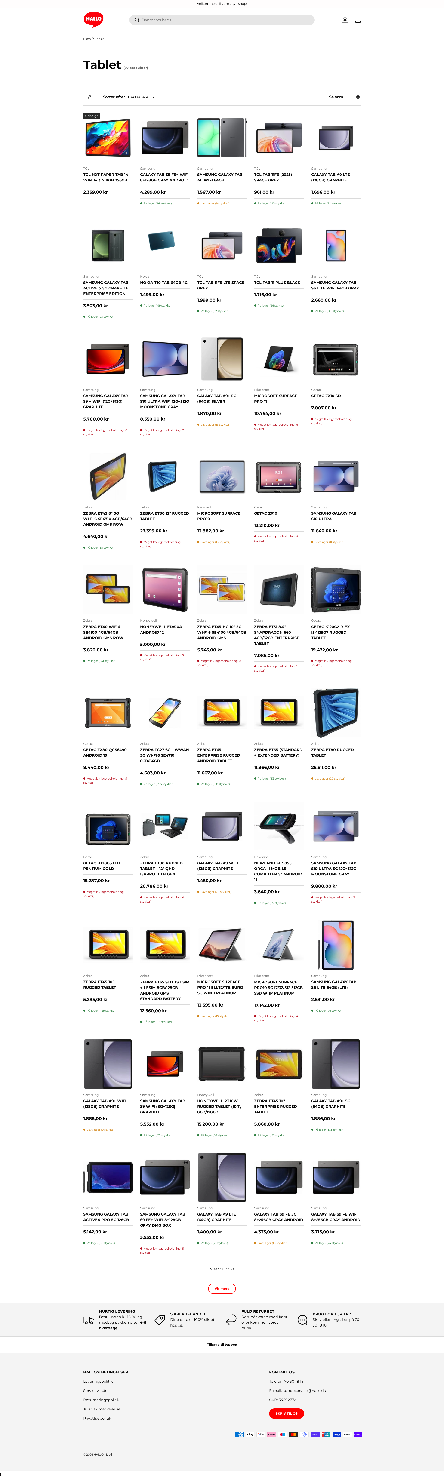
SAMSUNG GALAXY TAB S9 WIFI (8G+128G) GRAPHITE (162, 1106)
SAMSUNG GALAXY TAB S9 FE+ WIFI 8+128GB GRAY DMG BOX (162, 1220)
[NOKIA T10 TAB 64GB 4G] (165, 245)
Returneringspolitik (101, 1400)
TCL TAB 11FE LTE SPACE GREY (220, 285)
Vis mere (222, 1289)
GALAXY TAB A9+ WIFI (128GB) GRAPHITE (104, 1104)
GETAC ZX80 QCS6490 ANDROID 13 (105, 753)
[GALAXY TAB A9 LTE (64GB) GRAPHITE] (222, 1177)
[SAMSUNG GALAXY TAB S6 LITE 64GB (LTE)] (336, 945)
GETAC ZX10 (265, 513)
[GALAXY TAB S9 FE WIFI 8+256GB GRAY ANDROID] (336, 1177)
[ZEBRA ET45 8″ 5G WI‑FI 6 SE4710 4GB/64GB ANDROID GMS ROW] (108, 476)
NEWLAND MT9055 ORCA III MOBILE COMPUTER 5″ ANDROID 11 (278, 871)
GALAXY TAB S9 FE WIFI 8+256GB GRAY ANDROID (335, 1217)
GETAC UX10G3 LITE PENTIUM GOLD (102, 866)
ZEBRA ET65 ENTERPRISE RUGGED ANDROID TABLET (218, 755)
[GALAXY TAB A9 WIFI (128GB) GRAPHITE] (222, 826)
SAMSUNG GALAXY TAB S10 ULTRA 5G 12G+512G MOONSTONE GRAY (333, 868)
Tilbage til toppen (222, 1344)
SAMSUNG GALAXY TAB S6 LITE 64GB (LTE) (333, 985)
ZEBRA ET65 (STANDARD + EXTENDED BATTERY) (278, 753)
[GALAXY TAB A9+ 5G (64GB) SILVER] (222, 359)
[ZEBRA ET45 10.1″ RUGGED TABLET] (108, 945)
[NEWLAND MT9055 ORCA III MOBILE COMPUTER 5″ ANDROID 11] (279, 826)
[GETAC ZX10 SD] (336, 359)
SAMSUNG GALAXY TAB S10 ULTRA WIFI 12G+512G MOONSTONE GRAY (164, 401)
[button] (358, 20)
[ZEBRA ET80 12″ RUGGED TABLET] (165, 476)
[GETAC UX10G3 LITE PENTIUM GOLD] (108, 826)
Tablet (99, 38)
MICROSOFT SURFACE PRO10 (218, 516)
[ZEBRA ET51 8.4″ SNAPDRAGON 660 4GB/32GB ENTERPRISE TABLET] (279, 589)
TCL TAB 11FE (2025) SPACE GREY (273, 177)
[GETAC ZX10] (279, 476)
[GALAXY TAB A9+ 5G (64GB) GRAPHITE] (336, 1064)
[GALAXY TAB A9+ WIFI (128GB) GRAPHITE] (108, 1064)
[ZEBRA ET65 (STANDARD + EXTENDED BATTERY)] (279, 712)
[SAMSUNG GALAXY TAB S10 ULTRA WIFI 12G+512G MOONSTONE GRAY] (165, 359)
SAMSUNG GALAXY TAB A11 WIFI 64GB (219, 177)
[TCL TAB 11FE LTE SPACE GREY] (222, 245)
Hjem (87, 38)
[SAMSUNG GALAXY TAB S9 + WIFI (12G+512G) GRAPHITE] (108, 359)
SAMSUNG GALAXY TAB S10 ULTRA (333, 516)
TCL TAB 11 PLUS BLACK (277, 282)
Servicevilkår (94, 1390)
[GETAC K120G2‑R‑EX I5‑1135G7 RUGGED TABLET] (336, 589)
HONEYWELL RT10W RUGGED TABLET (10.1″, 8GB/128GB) (219, 1106)
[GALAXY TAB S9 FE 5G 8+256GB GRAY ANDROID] (279, 1177)
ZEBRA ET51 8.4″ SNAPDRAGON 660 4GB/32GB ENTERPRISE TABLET (276, 635)
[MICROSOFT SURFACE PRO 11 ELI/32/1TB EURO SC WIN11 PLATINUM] (222, 945)
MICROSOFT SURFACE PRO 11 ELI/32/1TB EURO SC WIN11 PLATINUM (220, 987)
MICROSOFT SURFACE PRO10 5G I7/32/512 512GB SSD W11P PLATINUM (278, 987)
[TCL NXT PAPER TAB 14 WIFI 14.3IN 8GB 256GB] (108, 138)
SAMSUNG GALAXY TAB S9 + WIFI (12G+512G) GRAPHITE (105, 401)
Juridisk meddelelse (101, 1409)
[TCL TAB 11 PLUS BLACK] (279, 245)
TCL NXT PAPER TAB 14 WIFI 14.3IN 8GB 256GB (105, 177)
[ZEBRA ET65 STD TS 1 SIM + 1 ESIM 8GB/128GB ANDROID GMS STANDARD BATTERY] (165, 945)
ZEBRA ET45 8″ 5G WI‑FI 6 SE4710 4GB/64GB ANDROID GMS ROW (107, 519)
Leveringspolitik (98, 1381)
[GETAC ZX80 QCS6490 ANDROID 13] (108, 712)
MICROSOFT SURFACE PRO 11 (275, 399)
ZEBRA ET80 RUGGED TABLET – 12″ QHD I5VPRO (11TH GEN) (161, 868)
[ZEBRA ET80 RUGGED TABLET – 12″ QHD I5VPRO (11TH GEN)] (165, 826)
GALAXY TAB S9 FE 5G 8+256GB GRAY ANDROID (278, 1217)
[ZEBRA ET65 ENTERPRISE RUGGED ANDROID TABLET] (222, 712)
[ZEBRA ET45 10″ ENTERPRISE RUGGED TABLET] (279, 1064)
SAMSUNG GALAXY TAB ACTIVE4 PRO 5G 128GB (106, 1217)
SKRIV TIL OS (287, 1413)
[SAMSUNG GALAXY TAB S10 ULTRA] (336, 476)
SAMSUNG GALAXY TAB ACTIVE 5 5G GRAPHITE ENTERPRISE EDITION (106, 288)
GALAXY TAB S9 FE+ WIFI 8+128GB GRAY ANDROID (164, 177)
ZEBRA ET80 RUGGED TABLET (332, 753)
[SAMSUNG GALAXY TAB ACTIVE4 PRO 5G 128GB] (108, 1177)
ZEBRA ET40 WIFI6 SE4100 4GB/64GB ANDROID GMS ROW (103, 632)
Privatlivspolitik (97, 1418)
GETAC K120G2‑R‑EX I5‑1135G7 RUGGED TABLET (330, 632)
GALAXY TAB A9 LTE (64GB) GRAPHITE (216, 1217)
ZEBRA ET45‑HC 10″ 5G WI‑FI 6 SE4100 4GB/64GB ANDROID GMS (221, 632)
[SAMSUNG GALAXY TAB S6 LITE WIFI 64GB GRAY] (336, 245)
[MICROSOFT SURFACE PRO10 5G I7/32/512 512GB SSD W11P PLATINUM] (279, 945)
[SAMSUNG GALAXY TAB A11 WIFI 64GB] (222, 138)
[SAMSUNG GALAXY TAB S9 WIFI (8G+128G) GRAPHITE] (165, 1064)
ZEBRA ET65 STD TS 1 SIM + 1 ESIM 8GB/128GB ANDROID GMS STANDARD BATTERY (164, 990)
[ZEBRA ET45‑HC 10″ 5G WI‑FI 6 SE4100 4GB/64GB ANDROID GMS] (222, 589)
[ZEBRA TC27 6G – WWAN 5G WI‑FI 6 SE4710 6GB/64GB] (165, 712)
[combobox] (222, 20)
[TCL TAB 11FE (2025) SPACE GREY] (279, 138)
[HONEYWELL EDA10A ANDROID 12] (165, 589)
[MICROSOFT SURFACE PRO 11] (279, 359)
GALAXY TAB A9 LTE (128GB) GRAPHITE (330, 177)
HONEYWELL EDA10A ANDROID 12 (161, 630)
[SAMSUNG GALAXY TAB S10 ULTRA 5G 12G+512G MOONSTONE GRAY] (336, 826)
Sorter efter (114, 97)
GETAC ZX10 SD (326, 396)
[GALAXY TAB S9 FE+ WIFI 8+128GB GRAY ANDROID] (165, 138)
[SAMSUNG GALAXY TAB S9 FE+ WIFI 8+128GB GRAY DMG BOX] (165, 1177)
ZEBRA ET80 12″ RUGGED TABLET (164, 516)
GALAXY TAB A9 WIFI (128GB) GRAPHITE (217, 866)
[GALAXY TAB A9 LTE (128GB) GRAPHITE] (336, 138)
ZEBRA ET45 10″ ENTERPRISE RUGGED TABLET (275, 1106)
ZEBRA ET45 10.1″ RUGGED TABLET (99, 985)
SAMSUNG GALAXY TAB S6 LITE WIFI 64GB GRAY (335, 285)
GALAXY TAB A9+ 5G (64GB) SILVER (216, 399)
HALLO (99, 1454)
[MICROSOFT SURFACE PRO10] (222, 476)
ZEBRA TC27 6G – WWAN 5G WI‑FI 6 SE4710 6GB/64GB (164, 755)
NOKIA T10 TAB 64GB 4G (164, 282)
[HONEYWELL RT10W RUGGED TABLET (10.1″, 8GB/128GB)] (222, 1064)
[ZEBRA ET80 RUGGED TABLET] (336, 712)
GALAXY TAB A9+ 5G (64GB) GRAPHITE (330, 1104)
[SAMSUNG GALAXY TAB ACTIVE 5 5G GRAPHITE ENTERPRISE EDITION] (108, 245)
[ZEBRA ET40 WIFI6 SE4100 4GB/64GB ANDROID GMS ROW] (108, 589)
